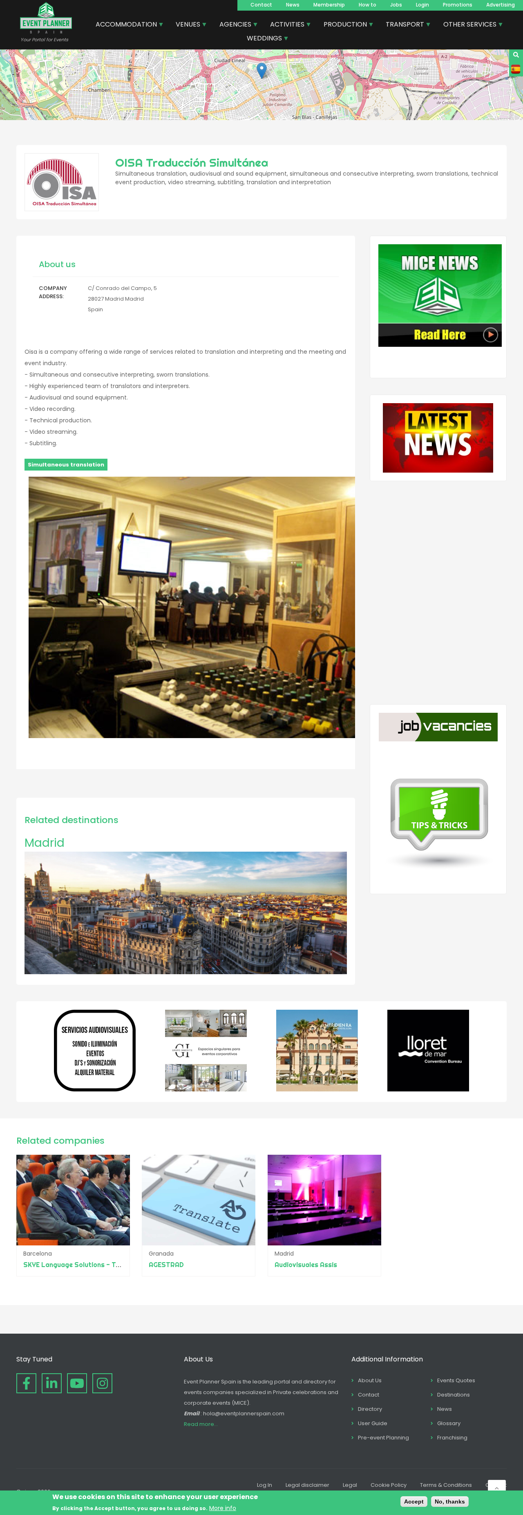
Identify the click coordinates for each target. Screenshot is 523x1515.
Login (422, 4)
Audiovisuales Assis (306, 1265)
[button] (262, 70)
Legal (350, 1485)
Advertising (500, 4)
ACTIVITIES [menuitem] (284, 25)
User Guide (372, 1423)
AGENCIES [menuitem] (232, 25)
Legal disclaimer (307, 1485)
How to (367, 4)
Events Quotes (456, 1380)
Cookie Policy (389, 1485)
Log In (264, 1485)
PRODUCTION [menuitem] (342, 25)
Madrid (45, 843)
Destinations (453, 1395)
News (292, 4)
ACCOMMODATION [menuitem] (123, 25)
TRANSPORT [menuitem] (402, 25)
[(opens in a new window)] (95, 1089)
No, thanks (450, 1501)
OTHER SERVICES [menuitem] (466, 25)
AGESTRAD (166, 1265)
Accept (414, 1501)
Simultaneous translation (66, 465)
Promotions (457, 4)
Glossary (448, 1423)
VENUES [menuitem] (185, 25)
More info (222, 1508)
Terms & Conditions (446, 1485)
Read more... (201, 1424)
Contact (261, 4)
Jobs (396, 4)
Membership (329, 4)
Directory (370, 1409)
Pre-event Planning (383, 1437)
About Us (370, 1380)
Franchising (452, 1437)
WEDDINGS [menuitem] (261, 39)
